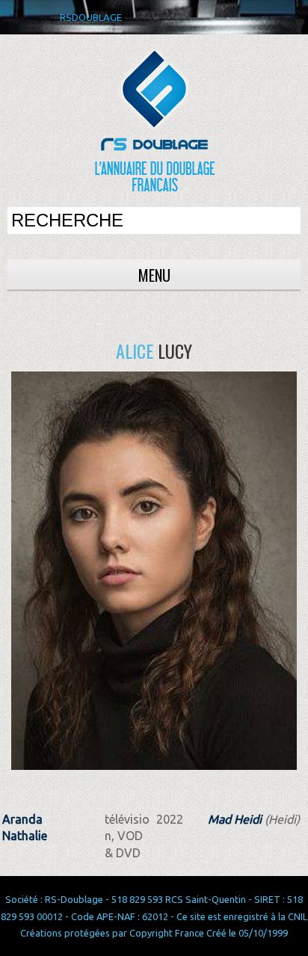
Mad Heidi (235, 819)
